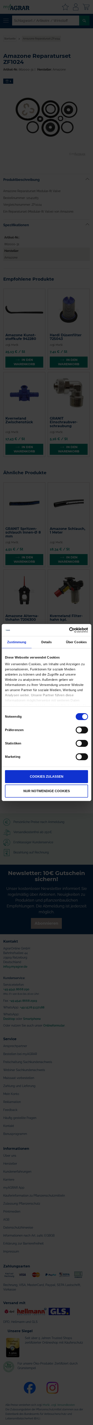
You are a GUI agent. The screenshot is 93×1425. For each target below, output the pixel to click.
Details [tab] (46, 642)
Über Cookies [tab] (76, 642)
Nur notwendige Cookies (46, 791)
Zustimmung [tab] (16, 642)
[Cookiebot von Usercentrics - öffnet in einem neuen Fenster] (69, 630)
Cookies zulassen (46, 776)
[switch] (82, 730)
